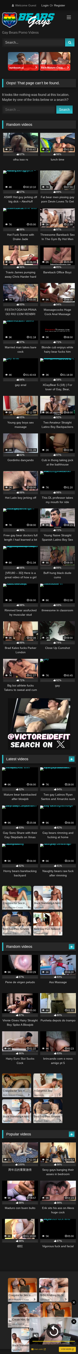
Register (59, 5)
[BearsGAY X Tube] (32, 20)
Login (45, 5)
